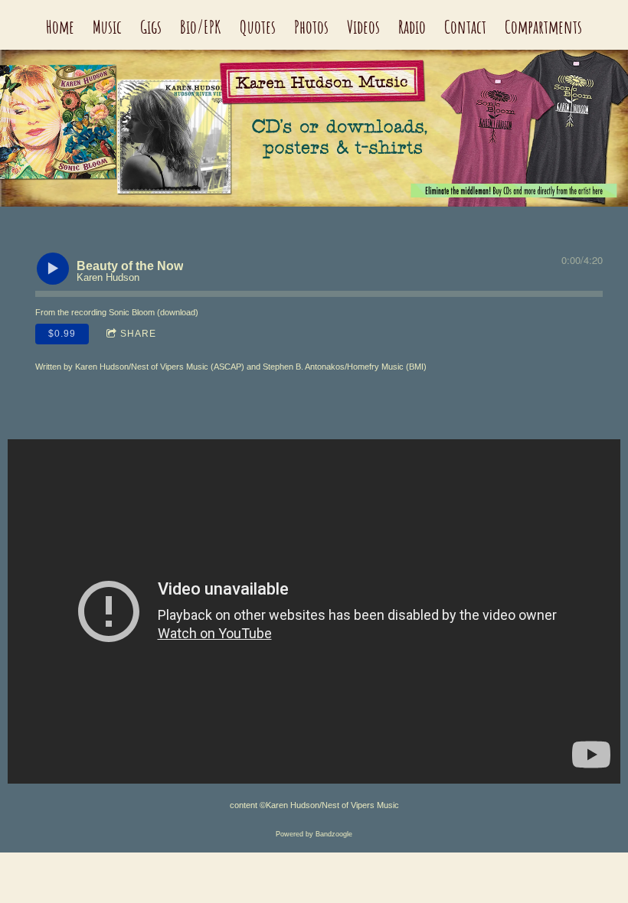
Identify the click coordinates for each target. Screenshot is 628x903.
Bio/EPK (200, 26)
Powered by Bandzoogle (314, 834)
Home (60, 26)
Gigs (151, 26)
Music (107, 26)
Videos (363, 26)
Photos (311, 26)
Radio (412, 26)
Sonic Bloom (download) (153, 312)
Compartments (543, 26)
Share (138, 333)
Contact (465, 26)
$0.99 (62, 333)
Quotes (258, 26)
